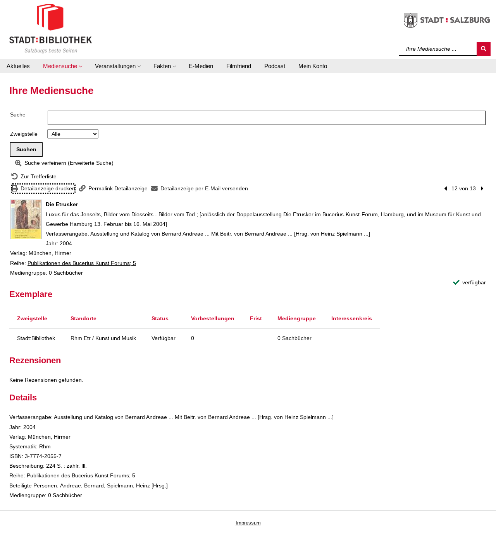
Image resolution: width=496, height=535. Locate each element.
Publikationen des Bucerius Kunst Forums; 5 (82, 263)
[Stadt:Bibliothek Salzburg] (50, 28)
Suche (18, 114)
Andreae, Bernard (82, 485)
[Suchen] (484, 49)
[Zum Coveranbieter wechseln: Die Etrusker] (26, 219)
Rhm (45, 446)
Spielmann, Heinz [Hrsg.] (137, 485)
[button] (62, 66)
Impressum (248, 523)
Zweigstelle (24, 134)
